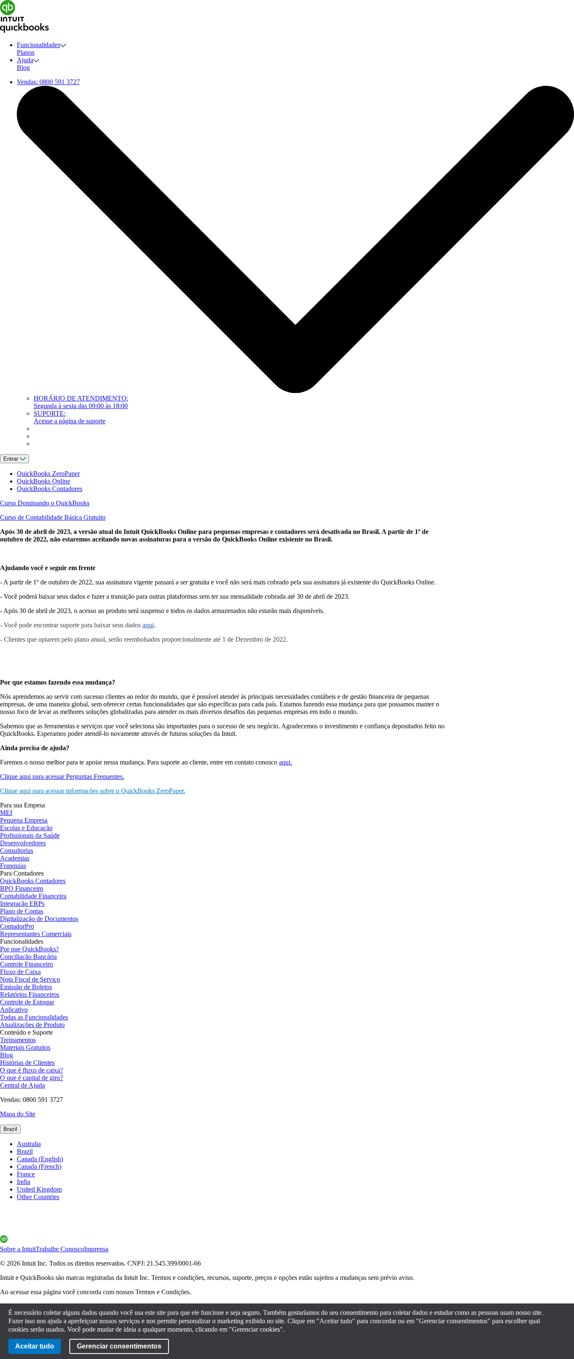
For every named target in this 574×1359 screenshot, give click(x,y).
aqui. (285, 762)
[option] (295, 1144)
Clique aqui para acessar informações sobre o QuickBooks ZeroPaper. (92, 790)
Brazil (10, 1129)
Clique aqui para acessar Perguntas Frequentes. (62, 776)
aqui (148, 625)
